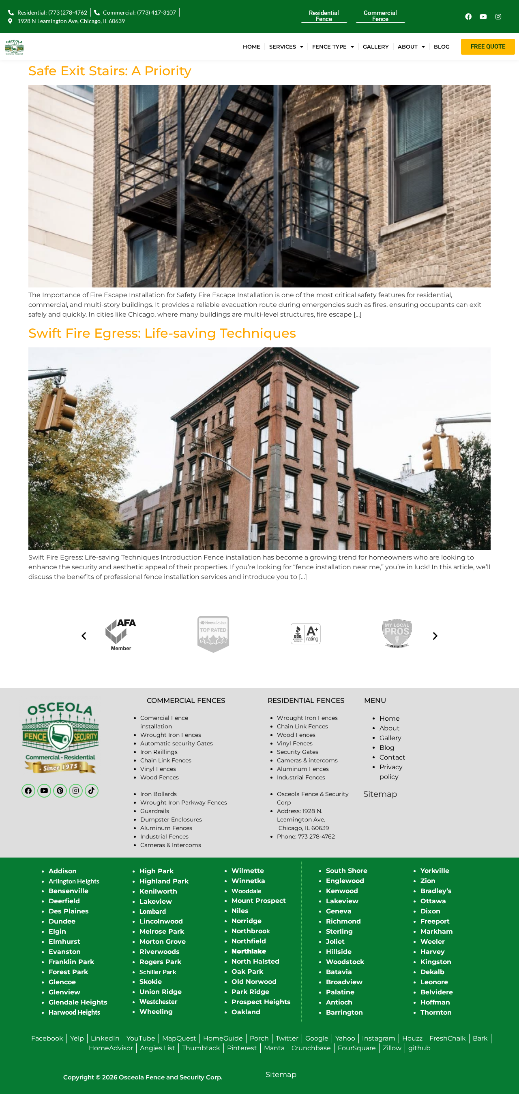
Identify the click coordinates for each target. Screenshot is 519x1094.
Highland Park (164, 881)
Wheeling (156, 1011)
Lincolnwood (161, 921)
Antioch (339, 1002)
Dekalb (432, 972)
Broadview (344, 982)
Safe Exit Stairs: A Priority (109, 71)
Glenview (64, 992)
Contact (392, 757)
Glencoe (62, 982)
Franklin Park (71, 962)
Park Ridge (250, 992)
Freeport (435, 921)
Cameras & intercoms (307, 760)
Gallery (376, 46)
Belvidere (436, 992)
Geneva (339, 911)
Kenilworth (158, 891)
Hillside (339, 952)
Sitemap (380, 794)
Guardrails (154, 811)
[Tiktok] (92, 791)
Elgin (57, 931)
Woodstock (345, 962)
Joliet (335, 941)
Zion (427, 881)
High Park (156, 871)
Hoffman (435, 1002)
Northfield (249, 941)
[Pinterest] (60, 791)
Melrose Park (161, 931)
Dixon (430, 911)
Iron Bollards (158, 794)
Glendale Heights (78, 1002)
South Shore (346, 871)
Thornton (436, 1012)
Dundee (62, 921)
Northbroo (249, 931)
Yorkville (434, 871)
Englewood (345, 881)
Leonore (434, 982)
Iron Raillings (159, 752)
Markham (436, 931)
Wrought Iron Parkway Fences (183, 802)
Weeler (432, 941)
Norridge (247, 921)
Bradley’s (436, 891)
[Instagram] (498, 16)
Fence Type (329, 46)
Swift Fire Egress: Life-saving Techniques (162, 333)
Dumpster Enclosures (171, 819)
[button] (84, 636)
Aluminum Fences (166, 828)
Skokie (150, 981)
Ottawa (433, 901)
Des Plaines (69, 911)
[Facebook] (468, 16)
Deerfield (64, 901)
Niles (240, 911)
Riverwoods (159, 952)
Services (282, 46)
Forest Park (68, 972)
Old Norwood (254, 981)
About (408, 46)
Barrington (344, 1012)
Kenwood (342, 891)
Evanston (65, 952)
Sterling (339, 931)
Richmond (343, 921)
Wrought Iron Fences (170, 735)
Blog (442, 46)
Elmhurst (64, 941)
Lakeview (155, 901)
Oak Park (247, 971)
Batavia (339, 972)
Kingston (435, 962)
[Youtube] (483, 16)
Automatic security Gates (176, 743)
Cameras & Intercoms (170, 845)
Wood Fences (159, 777)
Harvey (432, 952)
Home (251, 46)
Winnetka (248, 881)
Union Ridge (160, 992)
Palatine (340, 992)
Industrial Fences (164, 836)
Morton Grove (162, 941)
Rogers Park (160, 962)
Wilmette (248, 871)
